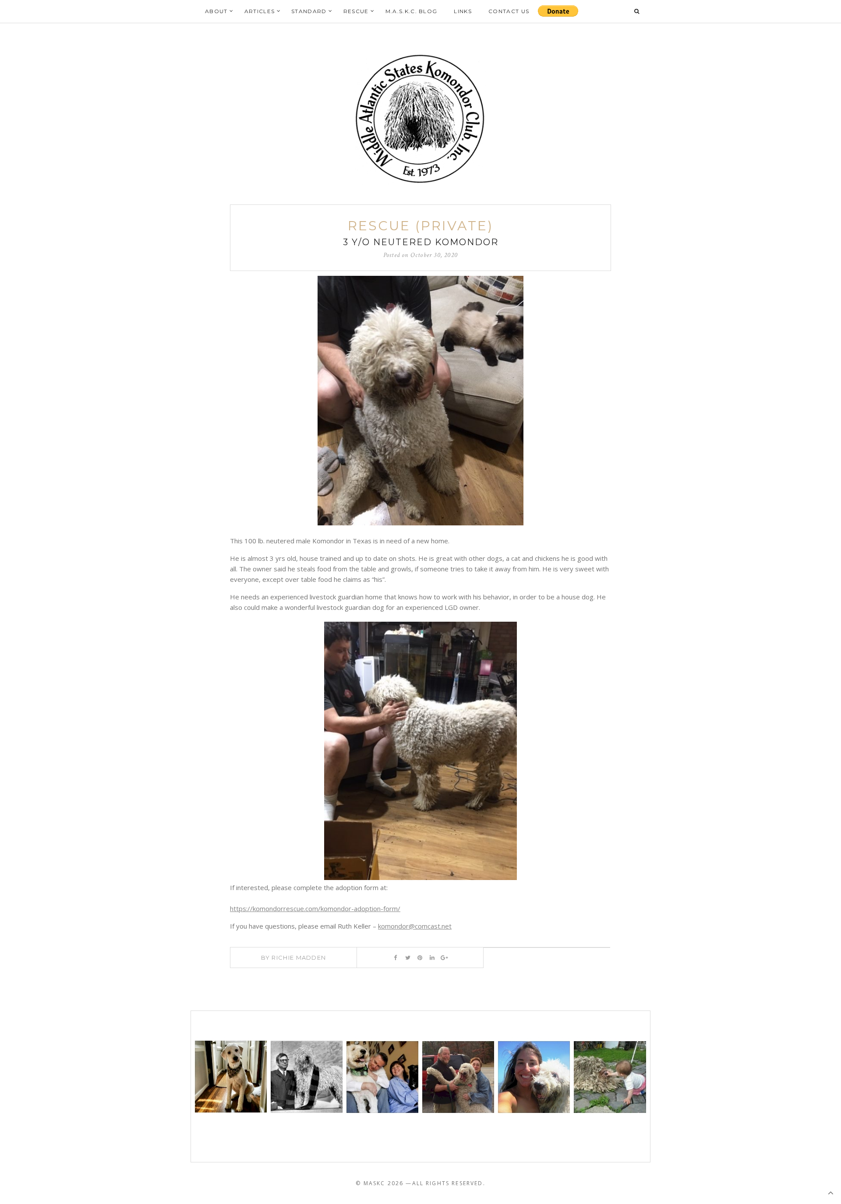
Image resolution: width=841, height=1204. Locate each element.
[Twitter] (407, 957)
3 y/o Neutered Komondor (420, 242)
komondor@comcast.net (415, 926)
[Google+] (444, 957)
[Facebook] (395, 957)
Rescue (356, 11)
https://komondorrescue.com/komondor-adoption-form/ (315, 908)
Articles (259, 11)
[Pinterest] (419, 957)
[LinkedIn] (432, 957)
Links (463, 11)
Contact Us (508, 11)
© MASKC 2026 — (384, 1183)
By (293, 957)
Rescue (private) (420, 226)
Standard (309, 11)
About (216, 11)
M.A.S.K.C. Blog (411, 11)
